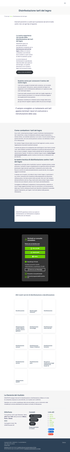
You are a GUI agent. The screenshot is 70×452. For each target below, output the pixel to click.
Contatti (52, 425)
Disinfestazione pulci (34, 362)
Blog (51, 420)
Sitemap (52, 422)
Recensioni (52, 418)
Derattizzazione (20, 310)
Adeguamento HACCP (19, 381)
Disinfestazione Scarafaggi (34, 327)
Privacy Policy (7, 445)
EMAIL (32, 423)
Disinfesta (6, 447)
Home (51, 414)
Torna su (64, 442)
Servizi (51, 416)
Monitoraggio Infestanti (33, 311)
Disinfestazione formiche (48, 346)
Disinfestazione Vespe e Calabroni (35, 346)
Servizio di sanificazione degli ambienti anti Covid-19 (49, 364)
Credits (51, 424)
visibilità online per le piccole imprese (25, 447)
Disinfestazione (48, 310)
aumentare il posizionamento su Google (32, 448)
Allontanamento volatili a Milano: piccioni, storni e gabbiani (20, 329)
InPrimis (34, 447)
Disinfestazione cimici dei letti (48, 327)
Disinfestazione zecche (20, 362)
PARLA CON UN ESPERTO (24, 72)
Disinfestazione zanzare (20, 346)
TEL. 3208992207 (35, 416)
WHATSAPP (34, 420)
